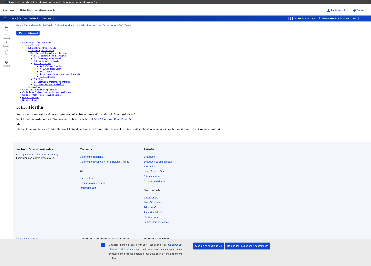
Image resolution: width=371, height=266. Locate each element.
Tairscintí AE (150, 207)
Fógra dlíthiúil (87, 178)
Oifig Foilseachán (39, 154)
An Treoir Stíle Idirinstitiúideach (28, 10)
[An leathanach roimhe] (354, 18)
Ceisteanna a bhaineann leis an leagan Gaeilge (104, 162)
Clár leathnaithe (152, 176)
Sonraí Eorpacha (152, 202)
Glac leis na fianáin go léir (208, 246)
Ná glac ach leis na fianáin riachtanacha (247, 246)
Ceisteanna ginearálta (91, 157)
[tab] (6, 28)
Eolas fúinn (149, 157)
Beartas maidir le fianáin (92, 183)
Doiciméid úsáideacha (29, 18)
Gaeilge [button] (361, 10)
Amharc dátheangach (29, 33)
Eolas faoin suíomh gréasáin (158, 162)
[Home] (5, 18)
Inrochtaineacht (88, 188)
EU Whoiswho (151, 217)
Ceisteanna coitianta (154, 181)
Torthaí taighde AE (153, 212)
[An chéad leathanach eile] (363, 18)
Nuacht (12, 18)
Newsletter (47, 18)
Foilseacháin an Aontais (156, 222)
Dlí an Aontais (151, 197)
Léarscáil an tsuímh (154, 171)
